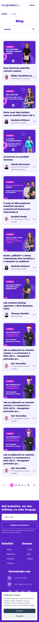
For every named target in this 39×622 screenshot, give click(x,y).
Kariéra (30, 558)
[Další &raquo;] (34, 485)
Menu (32, 5)
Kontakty (10, 558)
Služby (9, 549)
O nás (29, 549)
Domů (4, 14)
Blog (29, 554)
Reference (11, 554)
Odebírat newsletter (19, 525)
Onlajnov (10, 563)
